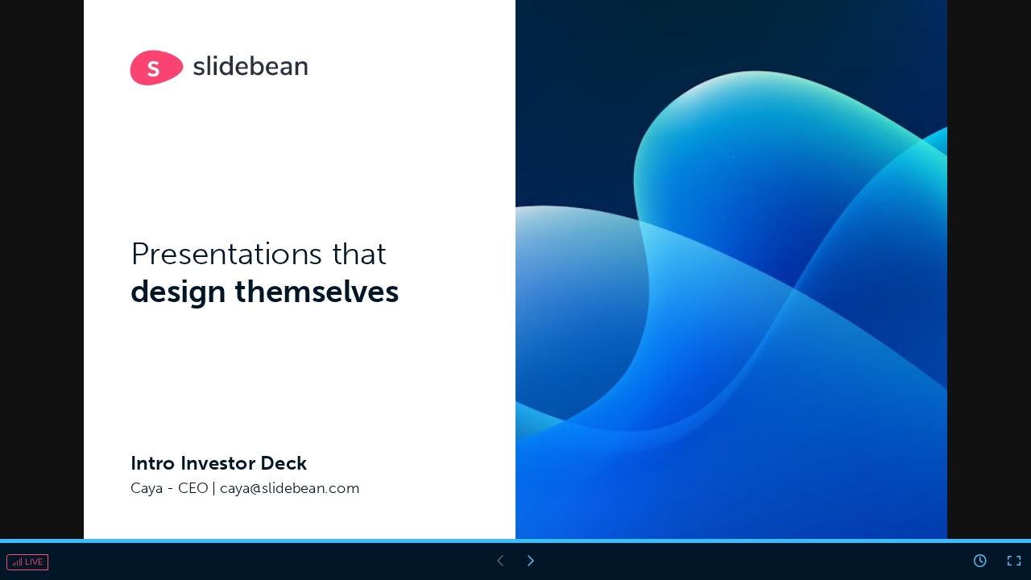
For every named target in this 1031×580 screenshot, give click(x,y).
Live (33, 562)
